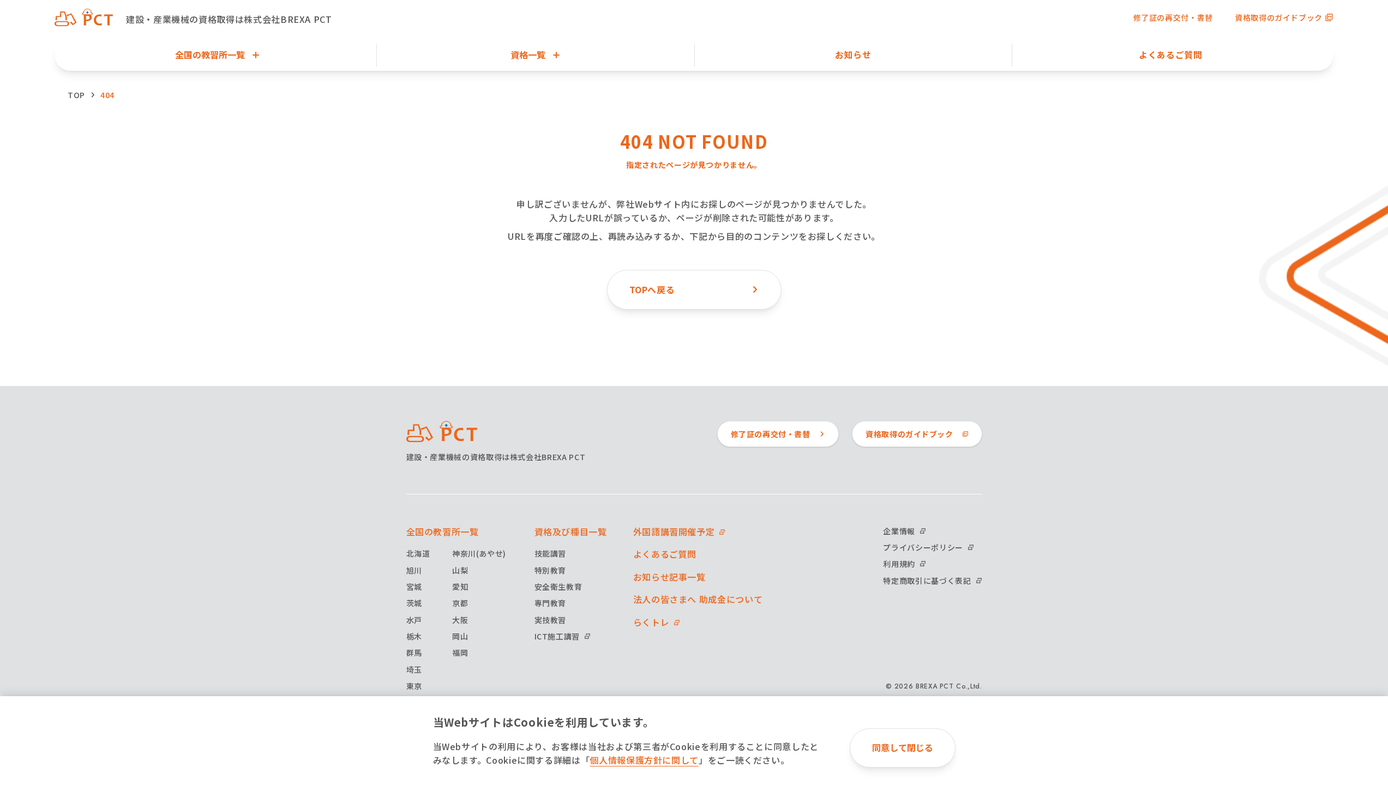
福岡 (460, 652)
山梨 (460, 570)
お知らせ (853, 54)
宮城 (414, 586)
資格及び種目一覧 (570, 531)
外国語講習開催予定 (674, 531)
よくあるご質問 (1170, 54)
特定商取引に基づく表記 (927, 580)
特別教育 (550, 570)
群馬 (414, 652)
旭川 (414, 570)
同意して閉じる (902, 747)
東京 (414, 685)
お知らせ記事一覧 (669, 576)
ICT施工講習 (557, 636)
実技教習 (550, 619)
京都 (460, 602)
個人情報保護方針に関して (644, 759)
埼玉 (414, 669)
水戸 (414, 619)
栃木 (414, 636)
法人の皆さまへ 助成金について (698, 599)
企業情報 (899, 531)
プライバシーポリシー (923, 547)
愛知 (460, 586)
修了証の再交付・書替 (1173, 17)
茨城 (414, 602)
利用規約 (899, 563)
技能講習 (550, 553)
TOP (76, 94)
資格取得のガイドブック (1279, 17)
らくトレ (651, 622)
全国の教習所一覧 (442, 531)
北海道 (418, 553)
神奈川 (479, 553)
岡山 (460, 636)
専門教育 (550, 602)
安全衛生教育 (558, 586)
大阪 (460, 619)
